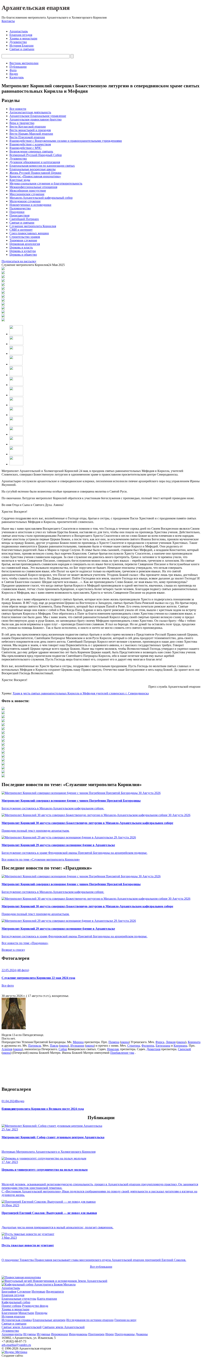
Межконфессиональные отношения (33, 187)
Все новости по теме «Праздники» (25, 943)
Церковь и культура (22, 251)
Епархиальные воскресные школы (32, 169)
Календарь (16, 77)
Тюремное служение (23, 240)
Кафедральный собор (16, 1302)
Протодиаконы (125, 1334)
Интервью (38, 1291)
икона (125, 1042)
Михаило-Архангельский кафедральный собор (41, 197)
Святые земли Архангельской (22, 1327)
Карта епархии (47, 1298)
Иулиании (77, 1045)
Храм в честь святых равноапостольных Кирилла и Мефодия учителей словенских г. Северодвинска (81, 693)
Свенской (184, 1049)
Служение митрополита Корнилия (32, 226)
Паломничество (20, 208)
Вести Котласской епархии (27, 126)
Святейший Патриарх (24, 219)
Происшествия (19, 215)
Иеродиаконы (78, 1334)
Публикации (18, 66)
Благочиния (10, 1313)
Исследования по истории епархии (90, 1320)
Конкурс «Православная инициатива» (35, 176)
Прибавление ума (122, 1052)
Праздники (16, 212)
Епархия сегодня (20, 35)
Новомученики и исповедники (30, 204)
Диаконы (142, 1334)
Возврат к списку (13, 949)
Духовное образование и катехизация (34, 162)
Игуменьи (43, 1334)
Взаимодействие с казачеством (30, 144)
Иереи (109, 1334)
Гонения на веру (125, 1320)
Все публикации (101, 1266)
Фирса (159, 1042)
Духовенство (18, 42)
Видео (13, 73)
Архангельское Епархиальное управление (37, 116)
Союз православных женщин (29, 233)
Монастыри (26, 1313)
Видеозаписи (55, 1291)
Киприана (180, 1045)
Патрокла (34, 1045)
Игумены (29, 1334)
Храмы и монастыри (23, 38)
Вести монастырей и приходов (30, 130)
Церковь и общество (23, 254)
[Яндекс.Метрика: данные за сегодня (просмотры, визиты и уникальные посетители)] (14, 1352)
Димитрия (153, 1049)
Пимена (113, 1042)
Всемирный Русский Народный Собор (35, 155)
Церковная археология (24, 244)
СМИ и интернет (21, 229)
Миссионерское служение (26, 194)
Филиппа (147, 1045)
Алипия (7, 1049)
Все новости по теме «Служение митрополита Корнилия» (41, 859)
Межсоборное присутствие (27, 190)
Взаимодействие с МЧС (25, 148)
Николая (113, 1049)
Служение (24, 1291)
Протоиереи (96, 1334)
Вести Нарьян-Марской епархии (31, 133)
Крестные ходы (19, 180)
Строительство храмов (24, 236)
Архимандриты (12, 1334)
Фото (13, 70)
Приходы (41, 1313)
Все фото (8, 985)
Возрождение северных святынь (31, 151)
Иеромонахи (59, 1334)
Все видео (8, 1108)
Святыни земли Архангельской (63, 1327)
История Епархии (21, 45)
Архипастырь (18, 31)
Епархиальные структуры (19, 1298)
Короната (194, 1042)
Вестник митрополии (23, 63)
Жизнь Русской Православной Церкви (35, 172)
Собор (63, 1049)
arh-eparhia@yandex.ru (16, 1345)
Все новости (17, 108)
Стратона (133, 1045)
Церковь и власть (21, 247)
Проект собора (11, 1305)
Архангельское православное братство (35, 119)
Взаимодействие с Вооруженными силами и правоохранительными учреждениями (65, 140)
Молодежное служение (25, 201)
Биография (9, 1291)
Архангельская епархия (36, 7)
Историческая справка (17, 1320)
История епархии (13, 1316)
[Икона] (14, 1028)
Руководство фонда (35, 1305)
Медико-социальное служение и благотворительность (45, 183)
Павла (54, 1045)
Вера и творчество (21, 123)
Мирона (78, 1042)
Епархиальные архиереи (49, 1320)
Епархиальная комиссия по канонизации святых (42, 165)
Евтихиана (163, 1045)
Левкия (171, 1042)
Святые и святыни (21, 49)
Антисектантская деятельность (30, 112)
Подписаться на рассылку (19, 261)
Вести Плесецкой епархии (27, 137)
